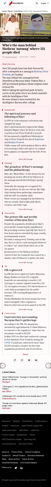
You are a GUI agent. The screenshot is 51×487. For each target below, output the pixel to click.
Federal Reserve (9, 399)
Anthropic (6, 408)
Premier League (8, 435)
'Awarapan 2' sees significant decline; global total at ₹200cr (25, 387)
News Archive (14, 459)
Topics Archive (28, 459)
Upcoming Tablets (26, 444)
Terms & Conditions (32, 452)
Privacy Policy (17, 452)
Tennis (32, 435)
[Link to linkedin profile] (21, 468)
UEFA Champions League (12, 439)
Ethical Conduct (19, 455)
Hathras (38, 71)
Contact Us (6, 455)
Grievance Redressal (35, 455)
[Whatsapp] (22, 360)
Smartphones (22, 435)
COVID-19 (8, 343)
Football (5, 426)
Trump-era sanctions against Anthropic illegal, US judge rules (24, 404)
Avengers (6, 382)
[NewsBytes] (16, 3)
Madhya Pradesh (16, 142)
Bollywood (6, 421)
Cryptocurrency (41, 421)
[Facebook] (14, 360)
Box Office (6, 391)
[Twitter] (29, 360)
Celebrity (16, 421)
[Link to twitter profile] (16, 468)
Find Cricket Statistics (28, 463)
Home (4, 11)
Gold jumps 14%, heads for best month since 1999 (24, 396)
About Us (5, 452)
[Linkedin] (36, 360)
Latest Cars (35, 430)
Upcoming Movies (9, 444)
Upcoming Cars (30, 439)
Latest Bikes (23, 430)
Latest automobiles (9, 430)
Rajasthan (39, 139)
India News (18, 11)
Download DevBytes (10, 463)
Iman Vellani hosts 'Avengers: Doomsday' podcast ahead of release (24, 378)
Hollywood (15, 426)
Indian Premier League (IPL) (32, 426)
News (10, 11)
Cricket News (27, 421)
